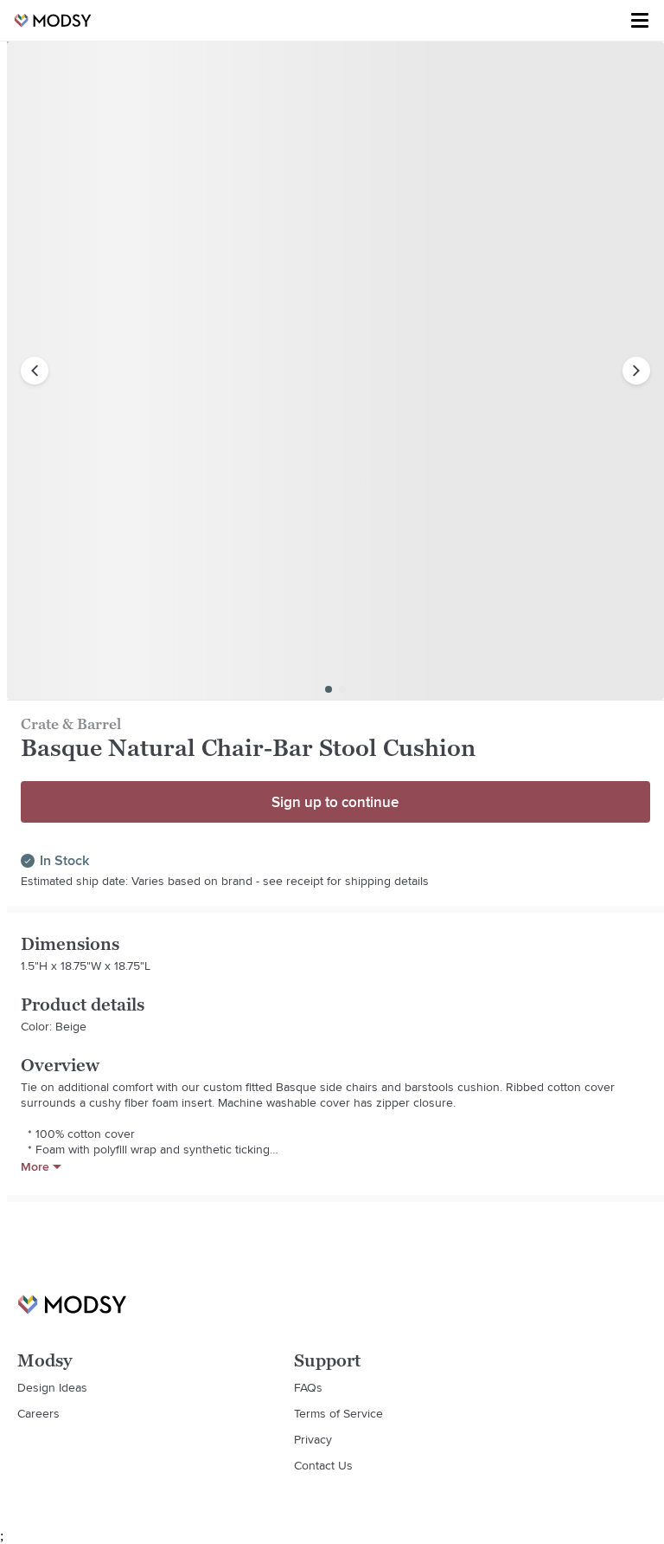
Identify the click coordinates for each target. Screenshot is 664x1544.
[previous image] (34, 370)
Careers (38, 1413)
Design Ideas (52, 1387)
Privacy (313, 1439)
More (35, 1166)
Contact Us (323, 1465)
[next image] (636, 370)
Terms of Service (338, 1413)
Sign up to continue (335, 801)
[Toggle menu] (639, 21)
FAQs (308, 1387)
